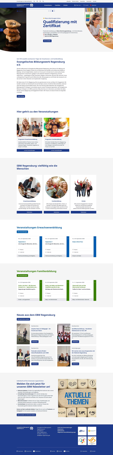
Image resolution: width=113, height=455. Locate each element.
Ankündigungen (76, 348)
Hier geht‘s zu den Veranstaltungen (37, 111)
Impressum (60, 429)
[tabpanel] (56, 30)
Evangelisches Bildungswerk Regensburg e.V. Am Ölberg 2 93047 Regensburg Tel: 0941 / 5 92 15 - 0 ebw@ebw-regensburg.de (44, 431)
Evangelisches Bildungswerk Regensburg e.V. (41, 63)
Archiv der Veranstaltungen (65, 427)
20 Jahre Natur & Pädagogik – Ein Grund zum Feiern (41, 329)
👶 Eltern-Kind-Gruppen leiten (25, 18)
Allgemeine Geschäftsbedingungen (67, 432)
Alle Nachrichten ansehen (23, 319)
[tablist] (51, 10)
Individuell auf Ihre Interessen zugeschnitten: (30, 381)
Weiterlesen (29, 212)
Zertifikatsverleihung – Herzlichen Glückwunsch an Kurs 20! (82, 329)
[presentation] (48, 10)
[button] (3, 452)
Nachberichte (34, 326)
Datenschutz (61, 430)
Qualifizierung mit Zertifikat (34, 24)
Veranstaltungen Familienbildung (36, 271)
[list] (67, 430)
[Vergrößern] (37, 1)
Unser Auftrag (21, 96)
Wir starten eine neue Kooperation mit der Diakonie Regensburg (83, 352)
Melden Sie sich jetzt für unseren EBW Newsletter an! (33, 385)
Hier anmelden (21, 40)
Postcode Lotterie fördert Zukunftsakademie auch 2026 (40, 352)
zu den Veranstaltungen (29, 150)
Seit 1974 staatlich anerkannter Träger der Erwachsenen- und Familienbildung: (40, 59)
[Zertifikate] (87, 436)
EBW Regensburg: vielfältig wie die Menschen (37, 167)
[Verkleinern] (40, 1)
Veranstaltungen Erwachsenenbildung (39, 227)
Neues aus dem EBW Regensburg (36, 314)
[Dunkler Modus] (43, 1)
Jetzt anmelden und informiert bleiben (26, 414)
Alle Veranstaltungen (22, 231)
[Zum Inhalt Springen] (34, 1)
